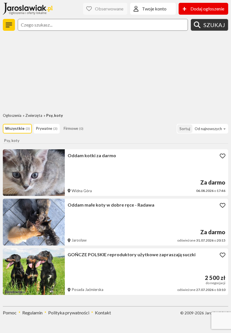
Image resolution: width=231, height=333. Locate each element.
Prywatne (46, 128)
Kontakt (103, 312)
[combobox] (210, 128)
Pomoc (10, 312)
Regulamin (32, 312)
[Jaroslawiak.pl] (28, 9)
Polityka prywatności (68, 312)
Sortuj (184, 128)
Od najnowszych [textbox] (208, 128)
